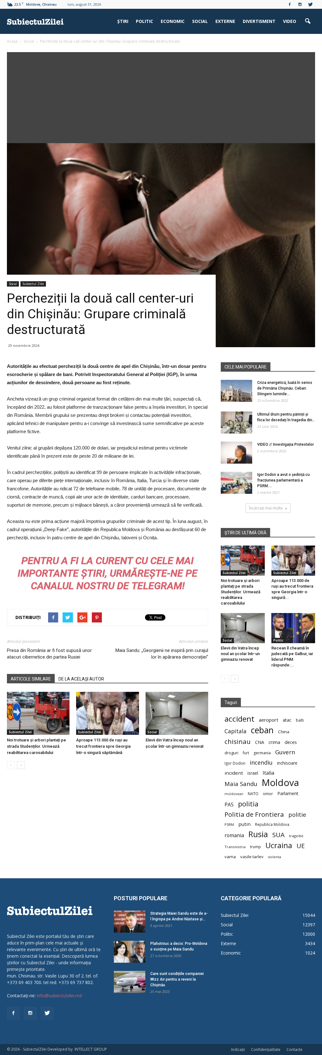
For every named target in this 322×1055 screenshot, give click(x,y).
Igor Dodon (235, 763)
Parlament (287, 793)
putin (244, 824)
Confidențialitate (265, 1049)
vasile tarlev (252, 856)
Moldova (280, 782)
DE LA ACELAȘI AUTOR (81, 678)
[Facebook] (289, 4)
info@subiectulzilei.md (59, 995)
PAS (229, 804)
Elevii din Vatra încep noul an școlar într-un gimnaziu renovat (240, 654)
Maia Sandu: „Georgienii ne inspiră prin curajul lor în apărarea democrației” (161, 654)
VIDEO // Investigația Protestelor (285, 444)
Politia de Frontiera (254, 814)
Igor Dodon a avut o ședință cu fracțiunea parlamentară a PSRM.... (283, 480)
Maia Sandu (241, 783)
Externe (225, 21)
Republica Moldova (272, 824)
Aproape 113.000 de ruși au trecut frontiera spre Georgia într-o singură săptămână (103, 746)
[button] (307, 21)
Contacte (294, 1049)
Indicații (238, 1049)
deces (291, 742)
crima (274, 742)
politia (248, 803)
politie (297, 814)
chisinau (238, 741)
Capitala (236, 731)
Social (200, 21)
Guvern (285, 752)
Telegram (156, 586)
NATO (253, 793)
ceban (262, 730)
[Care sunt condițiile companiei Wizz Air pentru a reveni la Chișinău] (129, 982)
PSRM (229, 824)
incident (234, 773)
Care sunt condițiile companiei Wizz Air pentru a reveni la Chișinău (177, 979)
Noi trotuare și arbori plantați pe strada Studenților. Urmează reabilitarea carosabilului (36, 746)
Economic (173, 21)
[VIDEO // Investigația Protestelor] (236, 453)
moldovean (234, 794)
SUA (278, 835)
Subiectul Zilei (33, 284)
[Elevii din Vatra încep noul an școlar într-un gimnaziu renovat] (177, 713)
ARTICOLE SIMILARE (31, 678)
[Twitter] (310, 4)
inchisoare (287, 763)
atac (287, 720)
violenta (274, 856)
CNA (259, 742)
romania (234, 835)
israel (252, 773)
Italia (268, 773)
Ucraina (278, 845)
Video (289, 21)
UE (301, 845)
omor (268, 793)
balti (300, 720)
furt (246, 752)
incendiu (261, 762)
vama (230, 856)
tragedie (296, 835)
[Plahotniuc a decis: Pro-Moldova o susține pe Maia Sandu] (129, 952)
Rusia (258, 834)
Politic (144, 21)
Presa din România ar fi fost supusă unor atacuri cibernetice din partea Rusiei (49, 654)
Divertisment (259, 21)
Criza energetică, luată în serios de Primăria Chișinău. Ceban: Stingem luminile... (284, 388)
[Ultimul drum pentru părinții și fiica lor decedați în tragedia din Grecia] (236, 422)
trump (255, 846)
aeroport (268, 720)
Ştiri (122, 21)
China (283, 732)
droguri (231, 753)
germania (262, 753)
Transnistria (235, 846)
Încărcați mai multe (266, 508)
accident (239, 718)
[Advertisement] (161, 96)
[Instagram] (300, 4)
